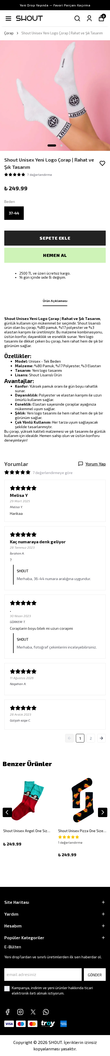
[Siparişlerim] (89, 18)
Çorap (9, 33)
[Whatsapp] (46, 1012)
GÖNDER (95, 975)
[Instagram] (20, 1012)
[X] (33, 1012)
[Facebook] (7, 1012)
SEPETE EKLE (55, 238)
